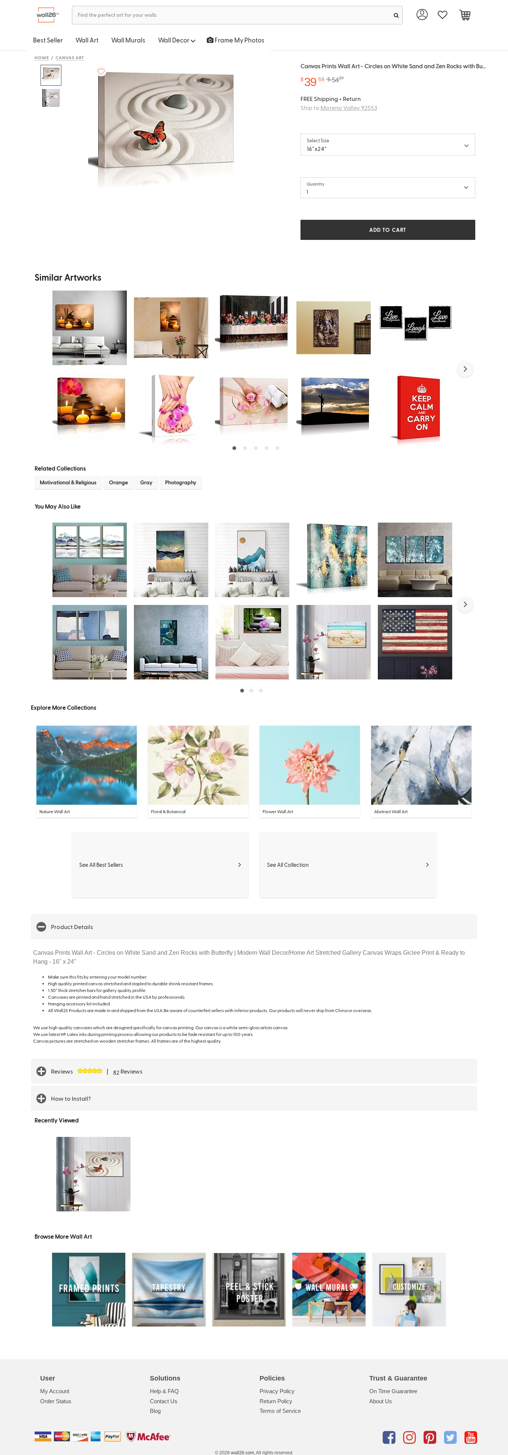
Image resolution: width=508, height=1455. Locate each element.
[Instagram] (410, 1438)
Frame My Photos (238, 40)
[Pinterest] (431, 1438)
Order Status (55, 1401)
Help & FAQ (164, 1391)
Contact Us (163, 1401)
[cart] (464, 16)
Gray (146, 482)
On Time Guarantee (393, 1391)
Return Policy (276, 1401)
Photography (180, 482)
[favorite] (442, 15)
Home (42, 57)
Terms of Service (280, 1411)
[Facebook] (390, 1438)
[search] (396, 15)
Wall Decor (174, 40)
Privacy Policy (277, 1391)
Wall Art (87, 40)
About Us (380, 1401)
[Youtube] (470, 1438)
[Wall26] (45, 15)
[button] (465, 369)
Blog (155, 1411)
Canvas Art (70, 57)
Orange (118, 482)
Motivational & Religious (68, 482)
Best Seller (48, 40)
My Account (54, 1391)
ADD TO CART (387, 229)
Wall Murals (128, 40)
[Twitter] (451, 1438)
